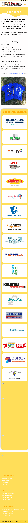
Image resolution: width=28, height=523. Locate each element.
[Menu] (24, 4)
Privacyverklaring (6, 499)
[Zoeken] (21, 4)
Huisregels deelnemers (8, 495)
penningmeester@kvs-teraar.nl (15, 73)
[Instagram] (23, 0)
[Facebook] (21, 0)
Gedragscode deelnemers (9, 497)
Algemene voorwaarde (8, 493)
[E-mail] (25, 0)
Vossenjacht (5, 482)
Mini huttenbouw (6, 480)
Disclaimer (5, 501)
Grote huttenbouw (7, 478)
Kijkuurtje (4, 484)
